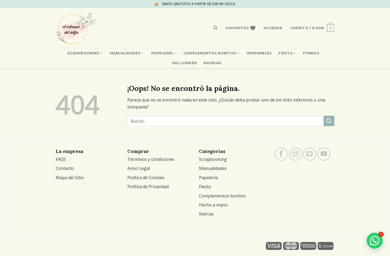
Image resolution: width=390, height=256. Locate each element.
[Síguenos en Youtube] (323, 154)
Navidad (212, 63)
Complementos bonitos (222, 196)
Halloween (184, 63)
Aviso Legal (138, 168)
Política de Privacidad (148, 186)
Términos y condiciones (150, 159)
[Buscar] (215, 28)
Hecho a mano (213, 205)
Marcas (206, 214)
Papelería (162, 53)
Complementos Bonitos (209, 53)
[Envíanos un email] (309, 154)
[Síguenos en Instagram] (295, 154)
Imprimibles (259, 53)
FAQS (61, 159)
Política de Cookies (145, 177)
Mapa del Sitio (70, 177)
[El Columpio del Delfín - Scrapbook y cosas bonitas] (89, 28)
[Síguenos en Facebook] (281, 154)
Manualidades (125, 53)
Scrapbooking (83, 53)
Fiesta (286, 53)
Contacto (65, 168)
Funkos (311, 53)
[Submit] (329, 121)
